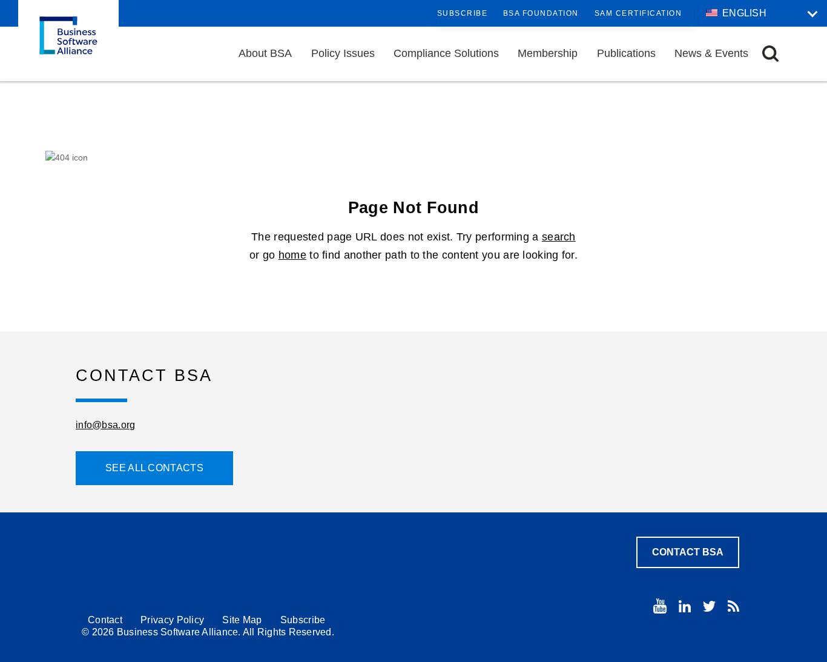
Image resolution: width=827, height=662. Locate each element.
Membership (548, 53)
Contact (105, 620)
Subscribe (462, 13)
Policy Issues (343, 53)
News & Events (711, 53)
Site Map (242, 620)
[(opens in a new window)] (660, 606)
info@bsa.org (106, 425)
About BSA (265, 53)
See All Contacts (154, 468)
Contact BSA (687, 552)
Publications (626, 53)
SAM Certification (638, 13)
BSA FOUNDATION (541, 13)
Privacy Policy (172, 620)
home (292, 255)
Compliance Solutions (446, 53)
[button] (770, 53)
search (559, 237)
